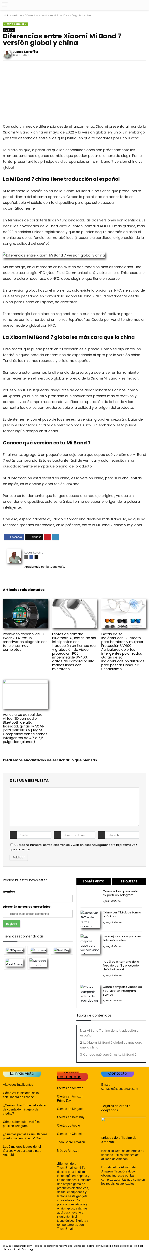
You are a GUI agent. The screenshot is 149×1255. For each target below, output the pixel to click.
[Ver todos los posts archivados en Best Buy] (62, 950)
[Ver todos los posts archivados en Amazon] (38, 950)
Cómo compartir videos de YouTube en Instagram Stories (122, 991)
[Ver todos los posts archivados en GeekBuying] (14, 962)
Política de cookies (121, 1245)
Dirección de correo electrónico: (27, 907)
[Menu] (4, 5)
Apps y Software (112, 901)
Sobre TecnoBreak (97, 1245)
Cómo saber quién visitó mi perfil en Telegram (120, 893)
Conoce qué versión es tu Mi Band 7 (110, 1054)
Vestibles (17, 15)
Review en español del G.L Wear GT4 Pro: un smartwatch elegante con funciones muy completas (25, 642)
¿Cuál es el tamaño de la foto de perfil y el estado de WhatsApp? (121, 965)
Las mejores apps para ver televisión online (122, 938)
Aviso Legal (28, 1249)
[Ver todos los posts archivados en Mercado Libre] (38, 962)
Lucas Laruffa (25, 51)
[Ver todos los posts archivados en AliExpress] (14, 950)
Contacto (79, 1245)
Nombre (9, 891)
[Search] (143, 5)
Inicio (6, 15)
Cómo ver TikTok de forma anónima (122, 914)
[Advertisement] (74, 93)
